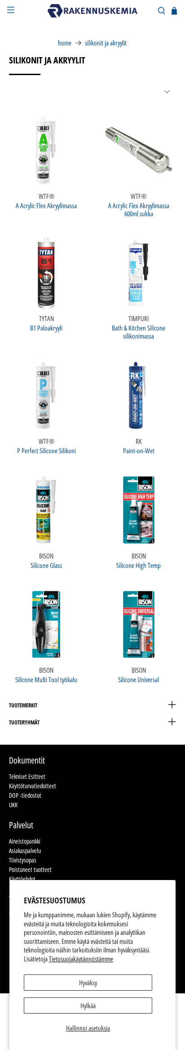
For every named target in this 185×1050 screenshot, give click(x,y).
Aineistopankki (24, 841)
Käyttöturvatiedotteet (32, 786)
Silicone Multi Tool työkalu (46, 679)
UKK (13, 804)
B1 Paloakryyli (46, 327)
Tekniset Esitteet (27, 776)
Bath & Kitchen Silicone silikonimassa (138, 331)
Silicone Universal (138, 679)
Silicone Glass (46, 565)
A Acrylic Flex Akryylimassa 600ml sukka (138, 209)
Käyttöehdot (22, 879)
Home (64, 43)
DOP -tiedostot (25, 795)
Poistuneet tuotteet (30, 869)
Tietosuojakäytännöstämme (81, 958)
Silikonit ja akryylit (106, 43)
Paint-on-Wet (138, 450)
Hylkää (88, 1005)
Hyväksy (88, 982)
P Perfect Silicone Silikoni (46, 450)
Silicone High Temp (138, 565)
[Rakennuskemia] (92, 11)
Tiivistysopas (22, 860)
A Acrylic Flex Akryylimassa (46, 205)
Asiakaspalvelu (25, 850)
